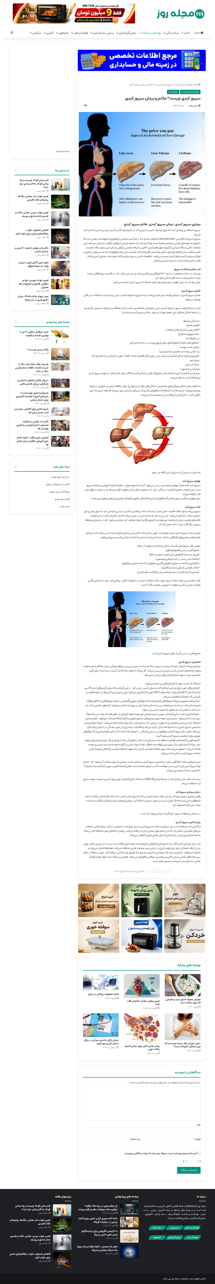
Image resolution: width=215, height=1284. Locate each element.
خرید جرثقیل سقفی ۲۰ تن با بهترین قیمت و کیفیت (34, 333)
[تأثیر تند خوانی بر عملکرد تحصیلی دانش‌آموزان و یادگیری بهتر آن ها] (60, 425)
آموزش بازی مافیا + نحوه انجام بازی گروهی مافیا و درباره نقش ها (32, 441)
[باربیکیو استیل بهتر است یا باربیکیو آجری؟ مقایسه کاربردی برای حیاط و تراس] (60, 396)
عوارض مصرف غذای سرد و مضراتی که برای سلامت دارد (183, 1001)
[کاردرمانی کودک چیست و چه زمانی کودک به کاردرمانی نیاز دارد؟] (60, 185)
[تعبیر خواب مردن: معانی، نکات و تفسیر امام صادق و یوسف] (60, 218)
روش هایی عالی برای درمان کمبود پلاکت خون (142, 1047)
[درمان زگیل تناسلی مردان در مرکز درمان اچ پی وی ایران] (101, 1025)
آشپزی (49, 32)
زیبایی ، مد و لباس (103, 32)
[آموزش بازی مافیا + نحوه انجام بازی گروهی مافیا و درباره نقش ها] (60, 441)
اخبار (187, 32)
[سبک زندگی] (157, 1230)
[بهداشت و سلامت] (192, 1230)
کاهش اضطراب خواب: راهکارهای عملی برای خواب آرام (32, 232)
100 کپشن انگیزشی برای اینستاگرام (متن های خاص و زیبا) (99, 1233)
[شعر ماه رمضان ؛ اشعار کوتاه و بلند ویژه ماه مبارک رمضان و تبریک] (129, 1251)
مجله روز (175, 1279)
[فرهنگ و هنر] (192, 1239)
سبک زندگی (172, 32)
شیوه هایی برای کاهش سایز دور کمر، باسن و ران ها (31, 411)
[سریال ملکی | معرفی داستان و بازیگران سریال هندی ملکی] (60, 383)
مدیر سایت (193, 105)
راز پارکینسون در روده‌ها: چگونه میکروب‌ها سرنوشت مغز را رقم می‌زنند (98, 1207)
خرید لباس (65, 506)
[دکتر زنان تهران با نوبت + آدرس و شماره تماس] (60, 252)
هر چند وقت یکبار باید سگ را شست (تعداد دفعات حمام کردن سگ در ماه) (32, 367)
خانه (197, 32)
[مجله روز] (180, 14)
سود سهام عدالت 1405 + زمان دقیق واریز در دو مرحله (33, 298)
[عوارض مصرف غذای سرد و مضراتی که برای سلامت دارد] (183, 985)
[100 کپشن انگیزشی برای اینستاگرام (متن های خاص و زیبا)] (129, 1236)
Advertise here (63, 151)
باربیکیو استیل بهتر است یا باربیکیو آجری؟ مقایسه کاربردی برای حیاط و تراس (32, 396)
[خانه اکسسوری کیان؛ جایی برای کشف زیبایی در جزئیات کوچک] (129, 1222)
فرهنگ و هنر (81, 32)
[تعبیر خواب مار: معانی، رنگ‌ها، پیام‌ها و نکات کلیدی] (60, 202)
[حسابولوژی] (142, 59)
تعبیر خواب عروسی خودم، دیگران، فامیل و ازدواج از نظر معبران (34, 283)
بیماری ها (173, 92)
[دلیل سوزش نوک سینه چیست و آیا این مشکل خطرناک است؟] (183, 1026)
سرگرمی (36, 32)
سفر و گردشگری (127, 32)
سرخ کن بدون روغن (60, 477)
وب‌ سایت (135, 1139)
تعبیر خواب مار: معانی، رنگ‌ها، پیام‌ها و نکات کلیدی (33, 198)
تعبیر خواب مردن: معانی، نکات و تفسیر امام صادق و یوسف (32, 214)
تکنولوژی (63, 32)
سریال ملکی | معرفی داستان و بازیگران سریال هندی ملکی (33, 382)
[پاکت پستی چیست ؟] (60, 354)
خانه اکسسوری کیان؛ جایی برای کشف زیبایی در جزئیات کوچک (98, 1220)
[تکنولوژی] (157, 1239)
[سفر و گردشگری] (174, 1239)
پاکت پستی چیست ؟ (38, 350)
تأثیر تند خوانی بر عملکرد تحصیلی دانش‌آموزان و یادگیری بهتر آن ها (32, 425)
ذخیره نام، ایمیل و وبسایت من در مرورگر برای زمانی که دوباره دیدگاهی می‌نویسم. (161, 1153)
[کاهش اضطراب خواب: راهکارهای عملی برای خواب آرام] (60, 236)
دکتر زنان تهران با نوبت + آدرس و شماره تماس (32, 250)
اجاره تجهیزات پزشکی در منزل (103, 994)
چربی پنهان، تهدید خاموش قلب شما (143, 1002)
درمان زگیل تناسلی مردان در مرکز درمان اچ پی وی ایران (101, 1041)
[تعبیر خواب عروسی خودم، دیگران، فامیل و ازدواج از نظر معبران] (60, 284)
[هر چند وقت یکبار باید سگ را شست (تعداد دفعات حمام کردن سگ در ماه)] (60, 367)
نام (198, 1125)
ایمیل (197, 1139)
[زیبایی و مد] (174, 1230)
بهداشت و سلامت (151, 32)
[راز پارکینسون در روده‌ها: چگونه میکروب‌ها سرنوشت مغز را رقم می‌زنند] (129, 1209)
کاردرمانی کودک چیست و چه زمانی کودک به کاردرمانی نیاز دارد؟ (34, 183)
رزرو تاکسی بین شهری (59, 492)
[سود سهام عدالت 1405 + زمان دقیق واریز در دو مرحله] (60, 300)
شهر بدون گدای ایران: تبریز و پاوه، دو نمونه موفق (34, 264)
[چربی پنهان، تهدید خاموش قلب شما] (142, 986)
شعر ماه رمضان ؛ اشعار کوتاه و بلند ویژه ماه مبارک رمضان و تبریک (97, 1248)
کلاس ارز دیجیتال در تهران (58, 484)
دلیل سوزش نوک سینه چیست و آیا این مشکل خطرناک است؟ (183, 1045)
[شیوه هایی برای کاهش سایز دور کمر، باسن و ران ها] (60, 411)
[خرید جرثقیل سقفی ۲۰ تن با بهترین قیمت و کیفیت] (60, 338)
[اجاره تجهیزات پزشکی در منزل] (101, 982)
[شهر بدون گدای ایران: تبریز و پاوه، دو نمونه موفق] (60, 268)
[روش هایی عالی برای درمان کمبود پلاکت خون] (142, 1028)
